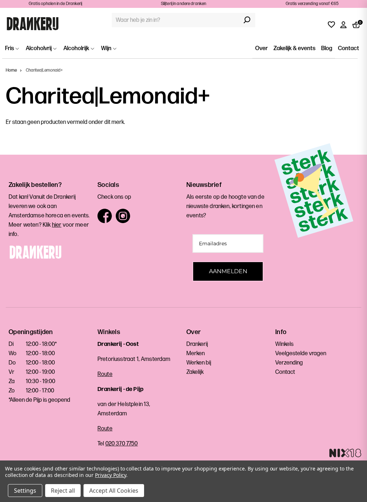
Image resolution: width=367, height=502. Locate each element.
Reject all (63, 490)
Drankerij (197, 344)
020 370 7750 (121, 443)
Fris (10, 48)
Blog (326, 48)
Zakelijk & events (294, 48)
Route (105, 374)
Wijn (107, 48)
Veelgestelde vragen (300, 353)
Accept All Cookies (113, 490)
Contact (348, 48)
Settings (25, 490)
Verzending (289, 362)
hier (57, 225)
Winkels (284, 344)
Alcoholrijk (76, 48)
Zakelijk (195, 372)
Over (261, 48)
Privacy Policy (110, 475)
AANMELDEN (228, 271)
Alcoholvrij (39, 48)
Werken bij (198, 362)
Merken (195, 353)
